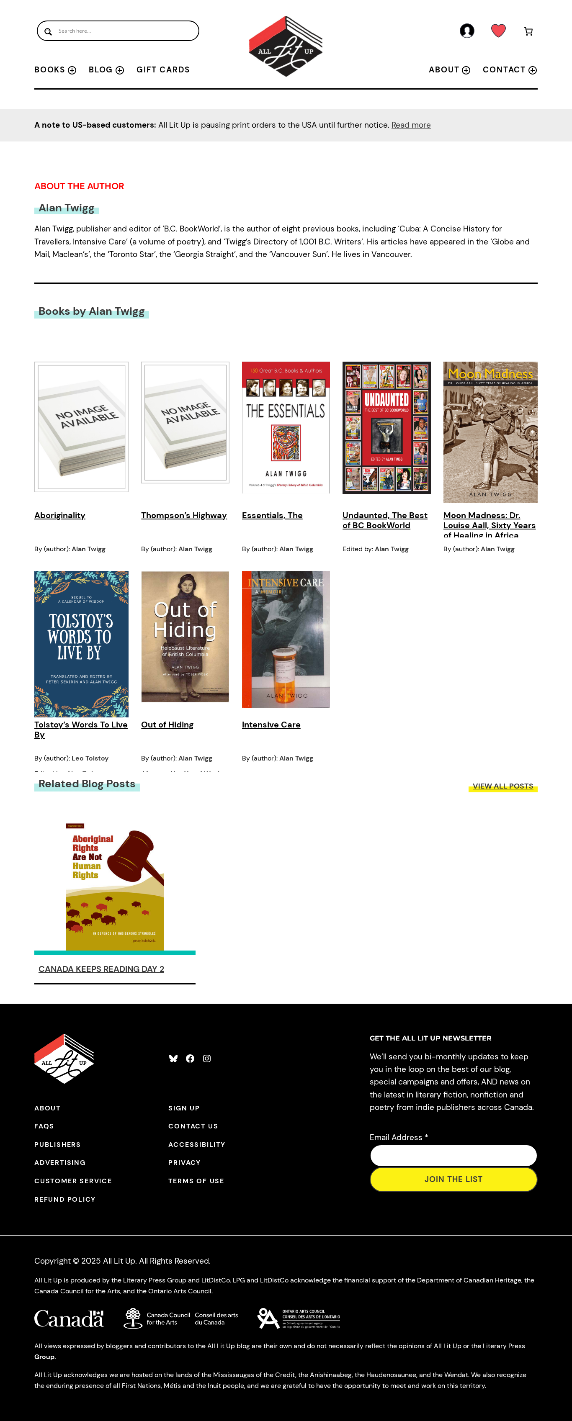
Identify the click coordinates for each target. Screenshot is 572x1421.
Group (44, 1356)
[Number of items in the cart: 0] (529, 32)
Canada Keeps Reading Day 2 (101, 969)
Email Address (399, 1137)
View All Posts (503, 786)
